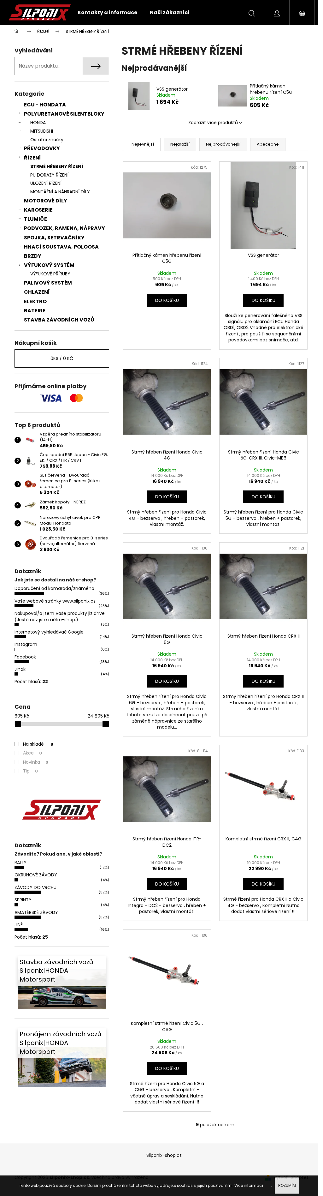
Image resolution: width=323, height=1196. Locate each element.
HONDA (38, 122)
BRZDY (32, 256)
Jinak (20, 669)
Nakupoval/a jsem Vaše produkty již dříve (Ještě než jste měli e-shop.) (60, 616)
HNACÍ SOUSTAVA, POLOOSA (61, 246)
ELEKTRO (35, 301)
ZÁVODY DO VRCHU (35, 887)
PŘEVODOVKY (42, 148)
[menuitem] (107, 12)
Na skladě (38, 744)
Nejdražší (180, 144)
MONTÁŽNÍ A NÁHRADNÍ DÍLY (60, 192)
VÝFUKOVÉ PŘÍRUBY (50, 274)
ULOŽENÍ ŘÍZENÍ (46, 183)
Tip (30, 771)
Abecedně (268, 144)
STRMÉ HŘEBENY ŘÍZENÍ (56, 166)
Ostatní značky (46, 139)
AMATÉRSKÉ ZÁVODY (36, 912)
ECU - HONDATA (45, 104)
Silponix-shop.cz (164, 1155)
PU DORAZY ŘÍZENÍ (49, 175)
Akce (32, 753)
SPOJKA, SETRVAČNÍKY (54, 237)
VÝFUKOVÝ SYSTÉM (49, 265)
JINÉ (19, 925)
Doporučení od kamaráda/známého (54, 588)
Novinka (35, 762)
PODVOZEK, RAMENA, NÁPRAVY (64, 228)
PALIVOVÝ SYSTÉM (48, 282)
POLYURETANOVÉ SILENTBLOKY (64, 113)
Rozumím (287, 1185)
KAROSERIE (38, 209)
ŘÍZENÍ (32, 157)
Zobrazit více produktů (213, 122)
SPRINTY (23, 900)
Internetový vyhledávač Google (49, 632)
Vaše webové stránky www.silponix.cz (55, 601)
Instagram (26, 644)
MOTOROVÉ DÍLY (45, 200)
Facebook (25, 657)
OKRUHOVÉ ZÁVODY (36, 875)
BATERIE (34, 310)
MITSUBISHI (41, 131)
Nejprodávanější (223, 144)
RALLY (20, 862)
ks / (61, 358)
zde (267, 1185)
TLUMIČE (35, 219)
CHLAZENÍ (37, 292)
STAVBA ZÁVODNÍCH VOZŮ (59, 319)
